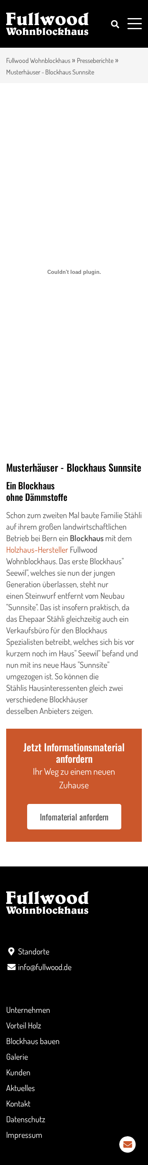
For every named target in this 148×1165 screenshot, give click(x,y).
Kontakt (18, 1103)
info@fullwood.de (45, 966)
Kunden (18, 1072)
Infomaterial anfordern (74, 817)
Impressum (24, 1134)
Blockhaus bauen (33, 1040)
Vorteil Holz (23, 1025)
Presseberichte (95, 60)
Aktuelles (20, 1087)
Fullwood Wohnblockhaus (38, 60)
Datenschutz (25, 1119)
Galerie (17, 1056)
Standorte (33, 951)
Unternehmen (28, 1009)
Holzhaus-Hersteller (37, 549)
